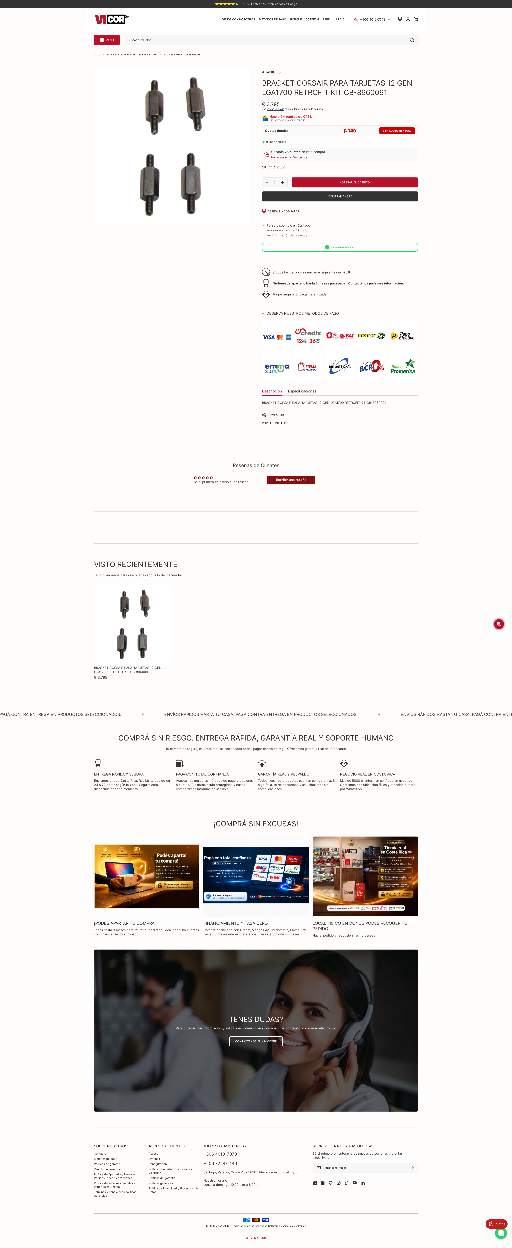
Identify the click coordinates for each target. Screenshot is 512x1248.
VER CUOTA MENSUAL (397, 130)
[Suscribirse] (413, 1168)
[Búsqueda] (413, 40)
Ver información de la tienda (287, 235)
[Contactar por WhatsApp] (501, 1233)
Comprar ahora (340, 196)
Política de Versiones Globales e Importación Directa (114, 1184)
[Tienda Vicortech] (112, 19)
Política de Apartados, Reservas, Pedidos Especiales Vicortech (115, 1176)
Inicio (97, 54)
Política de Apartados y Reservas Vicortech (170, 1170)
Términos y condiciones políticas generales (115, 1193)
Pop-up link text (275, 423)
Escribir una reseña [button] (291, 480)
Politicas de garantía (107, 1164)
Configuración (158, 1164)
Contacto (100, 1153)
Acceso (153, 1153)
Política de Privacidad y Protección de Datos (173, 1190)
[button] (340, 313)
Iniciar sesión (279, 157)
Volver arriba (256, 1238)
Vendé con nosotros (107, 1169)
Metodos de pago (105, 1158)
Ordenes (154, 1158)
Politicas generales (161, 1183)
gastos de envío (275, 108)
